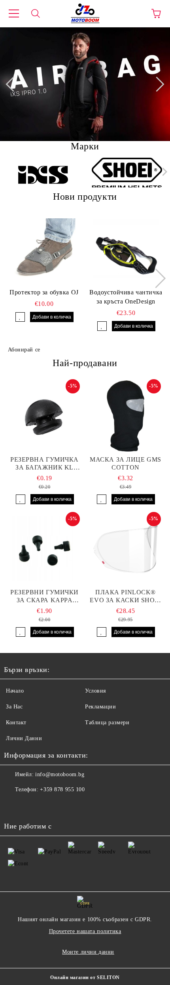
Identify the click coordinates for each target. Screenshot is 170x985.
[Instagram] (31, 805)
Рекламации (100, 707)
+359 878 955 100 (62, 789)
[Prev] (13, 84)
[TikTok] (49, 805)
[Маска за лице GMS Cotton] (125, 416)
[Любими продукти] (134, 13)
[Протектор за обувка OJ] (44, 248)
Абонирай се (24, 350)
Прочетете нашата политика (85, 931)
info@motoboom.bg (59, 774)
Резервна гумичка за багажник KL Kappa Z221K (44, 464)
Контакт (16, 722)
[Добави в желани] (20, 317)
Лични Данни (24, 738)
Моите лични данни (88, 952)
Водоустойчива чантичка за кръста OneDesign (125, 297)
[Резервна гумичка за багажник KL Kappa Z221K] (44, 416)
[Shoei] (127, 173)
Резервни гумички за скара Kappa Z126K (44, 596)
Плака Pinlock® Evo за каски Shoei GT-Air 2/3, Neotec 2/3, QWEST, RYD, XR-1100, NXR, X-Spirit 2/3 (125, 596)
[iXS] (43, 173)
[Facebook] (14, 805)
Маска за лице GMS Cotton (125, 463)
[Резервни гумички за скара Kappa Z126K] (44, 548)
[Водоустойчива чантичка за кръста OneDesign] (126, 248)
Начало (15, 691)
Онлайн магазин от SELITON (85, 977)
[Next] (156, 84)
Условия (95, 691)
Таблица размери (107, 722)
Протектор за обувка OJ (43, 292)
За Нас (14, 707)
